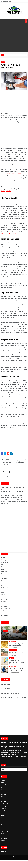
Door (2, 569)
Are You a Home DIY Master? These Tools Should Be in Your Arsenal (7, 462)
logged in (11, 476)
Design (3, 566)
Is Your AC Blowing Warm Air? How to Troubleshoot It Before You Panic (17, 669)
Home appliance (5, 580)
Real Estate (4, 604)
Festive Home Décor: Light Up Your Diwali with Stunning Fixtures (16, 644)
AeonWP (2, 857)
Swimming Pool (5, 615)
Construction (4, 562)
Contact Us (3, 851)
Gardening (4, 578)
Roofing (3, 611)
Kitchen (3, 592)
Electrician (4, 571)
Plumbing (3, 61)
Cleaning (3, 560)
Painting (3, 597)
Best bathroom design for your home (13, 55)
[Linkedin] (11, 453)
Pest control (4, 599)
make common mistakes (14, 173)
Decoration (4, 564)
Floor (2, 573)
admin (3, 70)
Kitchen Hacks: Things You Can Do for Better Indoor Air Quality (21, 462)
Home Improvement (6, 583)
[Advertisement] (14, 38)
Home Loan (4, 585)
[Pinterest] (8, 453)
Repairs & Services (5, 608)
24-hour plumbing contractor (9, 233)
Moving (3, 594)
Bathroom (3, 557)
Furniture (3, 576)
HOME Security (5, 587)
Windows (3, 617)
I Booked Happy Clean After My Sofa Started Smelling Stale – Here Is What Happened (17, 662)
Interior (3, 590)
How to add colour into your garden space (11, 495)
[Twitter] (5, 453)
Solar (2, 613)
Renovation (4, 606)
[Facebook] (2, 453)
